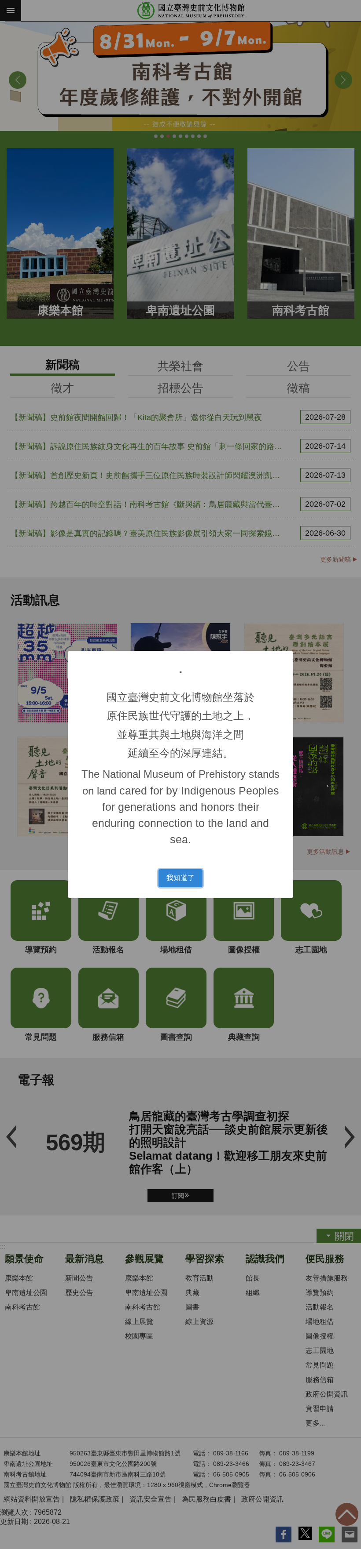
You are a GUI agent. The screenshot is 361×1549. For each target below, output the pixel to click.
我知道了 (180, 878)
